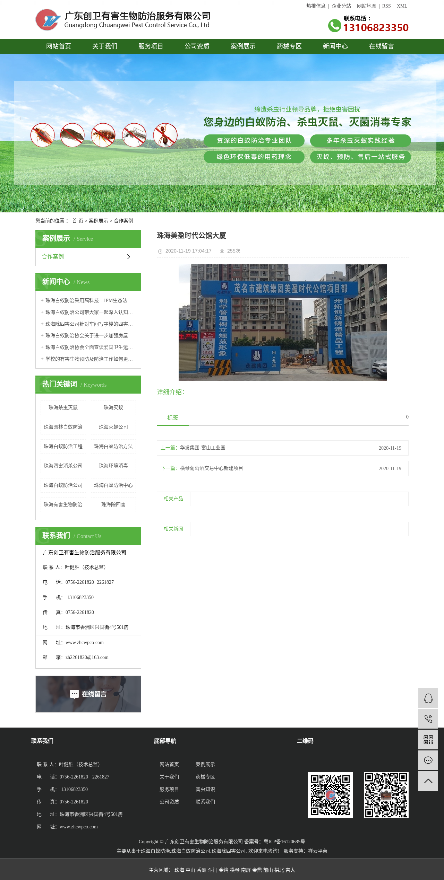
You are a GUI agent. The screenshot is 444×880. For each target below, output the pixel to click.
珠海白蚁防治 (155, 851)
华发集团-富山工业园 (202, 447)
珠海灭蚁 (113, 407)
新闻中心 (335, 46)
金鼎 (257, 870)
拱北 (279, 870)
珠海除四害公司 (229, 851)
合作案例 (123, 220)
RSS (386, 6)
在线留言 (381, 46)
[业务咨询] (428, 698)
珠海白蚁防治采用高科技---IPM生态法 (86, 300)
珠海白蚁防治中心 (113, 485)
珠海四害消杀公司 (63, 465)
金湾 (224, 870)
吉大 (290, 870)
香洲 (201, 870)
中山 (190, 870)
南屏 (246, 870)
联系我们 (205, 801)
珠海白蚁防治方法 (113, 446)
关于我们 (104, 46)
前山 (268, 870)
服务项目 (150, 46)
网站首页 (58, 46)
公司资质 (197, 46)
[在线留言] (428, 760)
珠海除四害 (113, 504)
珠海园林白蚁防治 (63, 427)
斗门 (212, 870)
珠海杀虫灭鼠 (63, 407)
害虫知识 (205, 789)
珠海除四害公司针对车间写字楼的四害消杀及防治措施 (90, 324)
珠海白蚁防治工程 (63, 446)
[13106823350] (428, 719)
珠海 (179, 870)
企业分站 (341, 6)
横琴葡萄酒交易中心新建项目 (211, 468)
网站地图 (366, 6)
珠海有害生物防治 (63, 504)
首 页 (77, 220)
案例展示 (243, 46)
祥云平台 (317, 851)
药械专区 (289, 46)
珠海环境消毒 (113, 465)
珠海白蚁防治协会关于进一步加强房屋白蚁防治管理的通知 (90, 335)
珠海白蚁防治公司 (63, 485)
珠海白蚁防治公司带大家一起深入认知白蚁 (90, 312)
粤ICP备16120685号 (284, 841)
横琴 (235, 870)
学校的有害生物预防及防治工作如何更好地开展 (90, 359)
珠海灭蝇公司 (113, 427)
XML (402, 6)
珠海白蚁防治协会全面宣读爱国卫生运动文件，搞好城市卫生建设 (90, 347)
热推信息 (316, 6)
